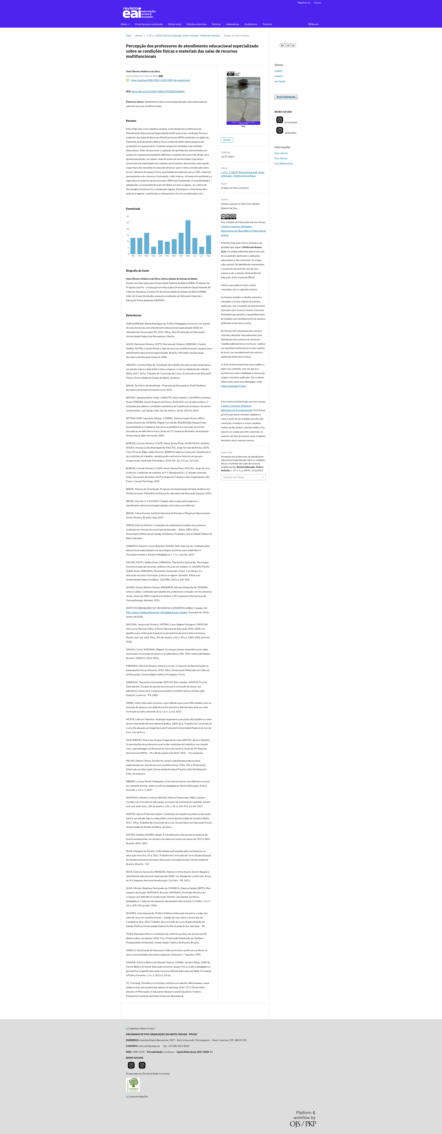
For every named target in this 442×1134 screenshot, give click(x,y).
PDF (228, 140)
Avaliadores (251, 24)
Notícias (216, 24)
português (280, 81)
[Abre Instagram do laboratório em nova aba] (142, 1067)
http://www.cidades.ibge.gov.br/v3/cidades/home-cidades (156, 612)
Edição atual (174, 24)
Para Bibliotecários (284, 163)
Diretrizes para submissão (149, 24)
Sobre (124, 24)
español (279, 76)
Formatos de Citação (233, 477)
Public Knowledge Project (233, 386)
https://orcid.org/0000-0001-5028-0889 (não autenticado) (160, 80)
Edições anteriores (196, 24)
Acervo (138, 35)
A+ (282, 45)
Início (128, 35)
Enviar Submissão (286, 96)
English (278, 70)
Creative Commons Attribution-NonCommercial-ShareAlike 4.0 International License (243, 230)
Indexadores (232, 24)
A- (293, 45)
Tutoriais (267, 24)
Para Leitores (281, 153)
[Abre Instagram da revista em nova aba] (131, 1067)
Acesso (317, 2)
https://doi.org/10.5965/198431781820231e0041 (158, 91)
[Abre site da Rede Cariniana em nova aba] (133, 1090)
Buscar (315, 24)
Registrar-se (304, 2)
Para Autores (281, 158)
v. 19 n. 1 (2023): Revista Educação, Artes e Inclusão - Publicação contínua (183, 35)
